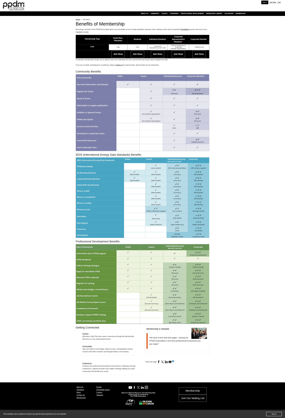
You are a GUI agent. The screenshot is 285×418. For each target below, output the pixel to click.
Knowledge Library (103, 390)
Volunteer (99, 395)
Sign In (265, 2)
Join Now (118, 54)
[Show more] (174, 361)
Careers (99, 392)
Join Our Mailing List (192, 398)
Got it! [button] (274, 414)
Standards (80, 390)
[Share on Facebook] (159, 361)
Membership (81, 398)
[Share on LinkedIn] (166, 361)
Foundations (184, 29)
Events (99, 387)
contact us (119, 65)
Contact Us (81, 395)
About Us (80, 387)
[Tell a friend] (170, 361)
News (79, 392)
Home (78, 19)
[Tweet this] (163, 361)
